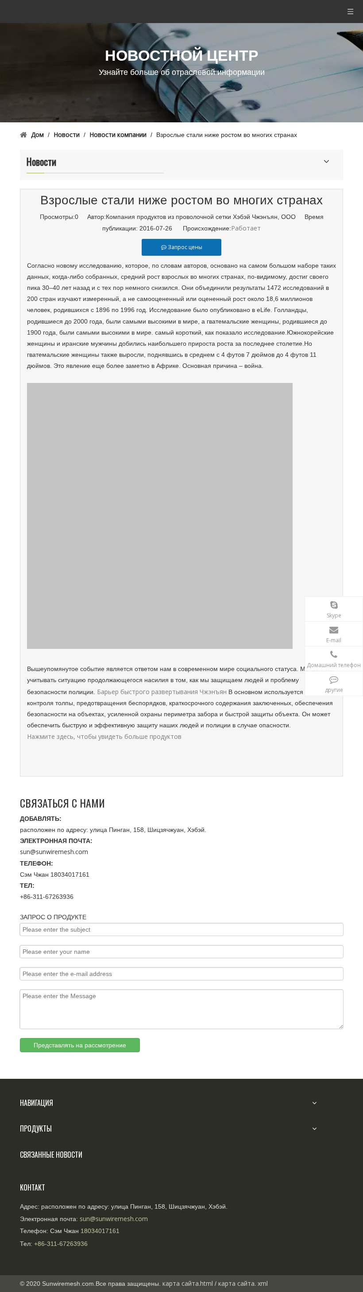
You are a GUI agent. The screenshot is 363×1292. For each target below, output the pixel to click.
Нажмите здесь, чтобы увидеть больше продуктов (104, 736)
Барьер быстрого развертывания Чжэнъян (162, 691)
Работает (246, 228)
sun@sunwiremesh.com (54, 851)
